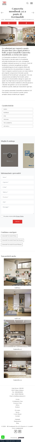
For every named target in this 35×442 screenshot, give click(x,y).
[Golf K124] (3, 12)
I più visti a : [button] (7, 126)
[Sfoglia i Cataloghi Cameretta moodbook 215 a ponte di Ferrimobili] (9, 23)
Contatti (17, 416)
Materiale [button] (6, 112)
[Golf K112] (17, 272)
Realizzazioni (17, 421)
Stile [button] (5, 116)
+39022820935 (18, 392)
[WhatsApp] (2, 437)
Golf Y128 (17, 318)
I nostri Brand (17, 414)
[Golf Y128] (17, 302)
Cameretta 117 (17, 349)
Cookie (7, 441)
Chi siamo (17, 410)
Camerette (17, 19)
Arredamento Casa (9, 19)
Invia (17, 222)
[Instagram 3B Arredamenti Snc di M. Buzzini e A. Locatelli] (19, 431)
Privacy (2, 441)
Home (2, 19)
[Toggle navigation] (31, 3)
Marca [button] (5, 109)
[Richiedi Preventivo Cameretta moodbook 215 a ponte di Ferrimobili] (26, 23)
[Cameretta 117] (17, 333)
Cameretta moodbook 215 (27, 19)
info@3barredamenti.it (19, 396)
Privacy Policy (20, 216)
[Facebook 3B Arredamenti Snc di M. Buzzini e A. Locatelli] (15, 431)
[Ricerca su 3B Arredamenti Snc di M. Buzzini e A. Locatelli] (27, 3)
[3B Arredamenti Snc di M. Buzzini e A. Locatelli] (4, 3)
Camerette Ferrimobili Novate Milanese (12, 244)
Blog (17, 423)
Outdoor (17, 407)
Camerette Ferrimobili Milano (9, 236)
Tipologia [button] (6, 119)
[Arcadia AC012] (32, 12)
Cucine (17, 399)
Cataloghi (17, 419)
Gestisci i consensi (15, 441)
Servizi (17, 412)
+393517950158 (18, 394)
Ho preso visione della (14, 216)
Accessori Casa (17, 403)
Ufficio (17, 405)
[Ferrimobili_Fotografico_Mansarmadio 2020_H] (9, 155)
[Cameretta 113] (17, 364)
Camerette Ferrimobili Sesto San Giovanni (12, 240)
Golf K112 (17, 287)
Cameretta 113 (17, 380)
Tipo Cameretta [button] (8, 123)
